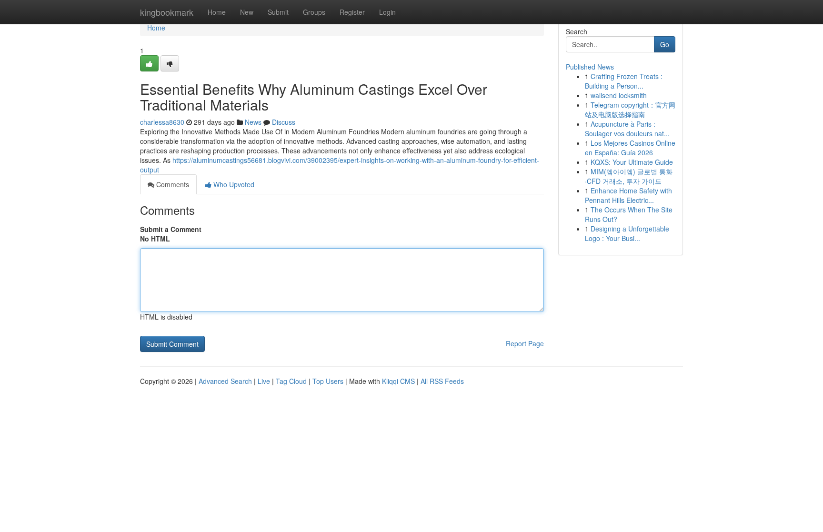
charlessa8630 (162, 122)
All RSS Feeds (442, 381)
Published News (590, 66)
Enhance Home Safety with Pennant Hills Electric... (628, 195)
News (253, 122)
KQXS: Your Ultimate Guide (632, 162)
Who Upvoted (232, 184)
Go (664, 44)
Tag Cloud (291, 381)
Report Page (525, 343)
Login (387, 12)
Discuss (283, 122)
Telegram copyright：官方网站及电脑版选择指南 (630, 109)
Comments (171, 184)
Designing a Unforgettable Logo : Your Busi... (627, 233)
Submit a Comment (170, 229)
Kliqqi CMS (398, 381)
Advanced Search (225, 381)
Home (217, 12)
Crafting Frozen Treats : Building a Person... (623, 80)
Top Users (327, 381)
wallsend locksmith (619, 95)
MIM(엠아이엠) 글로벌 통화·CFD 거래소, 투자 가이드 (628, 176)
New (246, 12)
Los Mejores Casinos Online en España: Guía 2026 (630, 147)
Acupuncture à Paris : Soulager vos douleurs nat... (627, 128)
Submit (278, 12)
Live (264, 381)
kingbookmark (166, 12)
